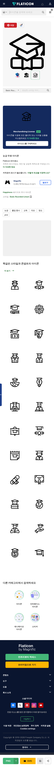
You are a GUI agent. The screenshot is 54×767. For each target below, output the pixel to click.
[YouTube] (40, 705)
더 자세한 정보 (33, 138)
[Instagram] (34, 705)
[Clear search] (37, 12)
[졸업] (14, 285)
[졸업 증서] (39, 285)
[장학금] (14, 552)
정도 (40, 210)
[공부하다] (14, 309)
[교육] (14, 504)
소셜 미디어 (27, 698)
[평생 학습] (39, 333)
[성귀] (14, 431)
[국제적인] (14, 382)
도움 (5, 687)
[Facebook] (13, 705)
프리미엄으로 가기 (27, 664)
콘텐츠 (5, 675)
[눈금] (39, 504)
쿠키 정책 (35, 725)
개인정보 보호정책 (21, 725)
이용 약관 (7, 725)
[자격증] (39, 479)
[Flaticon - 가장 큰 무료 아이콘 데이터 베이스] (23, 3)
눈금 (6, 210)
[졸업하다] (14, 358)
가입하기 (27, 719)
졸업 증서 (16, 210)
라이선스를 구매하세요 (27, 143)
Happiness (7, 192)
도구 (5, 681)
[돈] (14, 333)
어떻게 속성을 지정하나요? (39, 173)
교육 (25, 210)
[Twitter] (20, 705)
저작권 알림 (46, 725)
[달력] (14, 455)
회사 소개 (7, 692)
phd (6, 215)
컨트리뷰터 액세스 (27, 657)
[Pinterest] (27, 705)
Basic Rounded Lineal (19, 197)
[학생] (14, 406)
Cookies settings (27, 729)
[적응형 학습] (39, 309)
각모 (33, 210)
